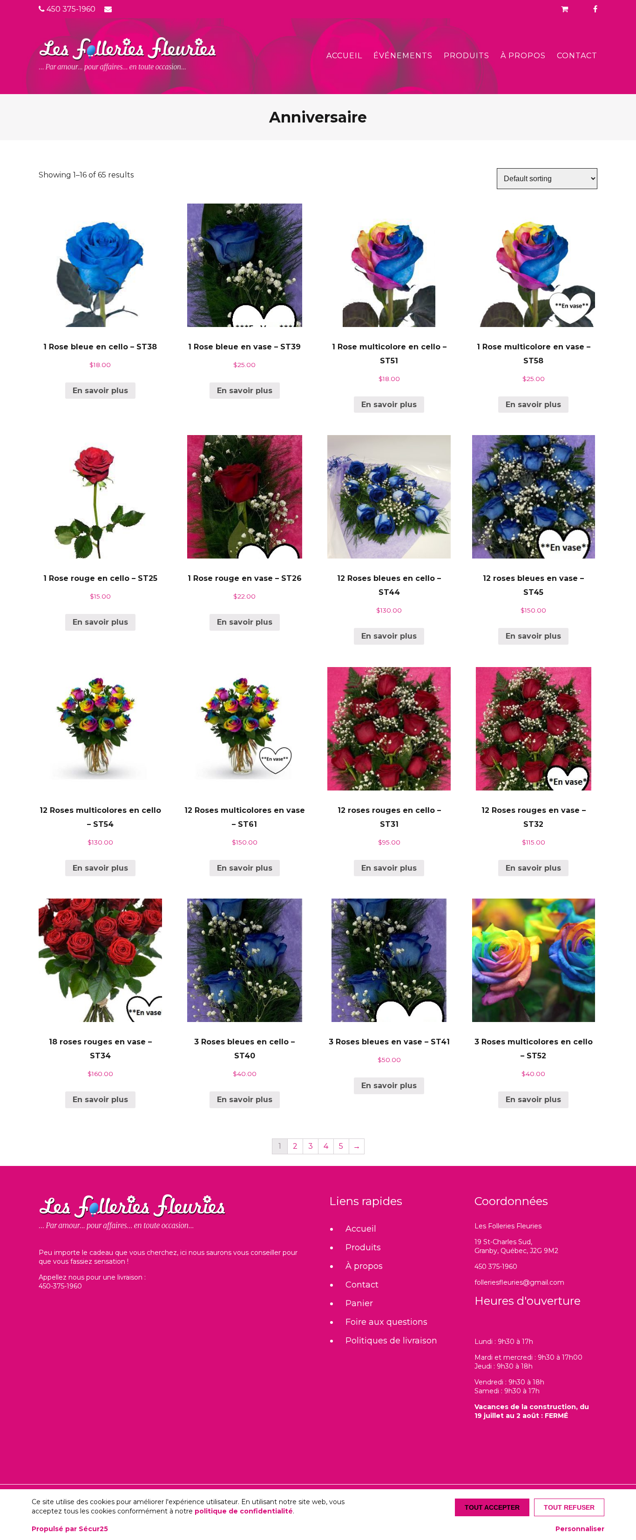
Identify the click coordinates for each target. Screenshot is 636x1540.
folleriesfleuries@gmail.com (519, 1282)
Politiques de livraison (391, 1341)
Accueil (344, 55)
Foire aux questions (386, 1322)
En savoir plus (100, 390)
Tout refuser (569, 1507)
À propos (523, 55)
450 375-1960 (70, 9)
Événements (403, 55)
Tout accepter (492, 1507)
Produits (466, 55)
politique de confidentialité (244, 1511)
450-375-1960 (60, 1286)
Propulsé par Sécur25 (70, 1529)
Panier (359, 1303)
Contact (577, 55)
